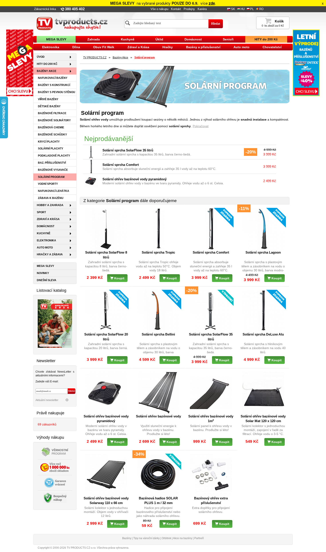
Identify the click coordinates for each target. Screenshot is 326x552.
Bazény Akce (46, 71)
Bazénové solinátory (54, 120)
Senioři (228, 39)
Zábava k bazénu (50, 198)
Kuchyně (127, 39)
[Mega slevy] (19, 62)
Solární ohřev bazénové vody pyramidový (134, 179)
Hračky (167, 47)
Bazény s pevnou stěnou (56, 92)
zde (212, 3)
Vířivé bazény (48, 99)
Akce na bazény (182, 538)
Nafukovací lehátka (53, 191)
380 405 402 (75, 9)
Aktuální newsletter (47, 400)
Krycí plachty (49, 141)
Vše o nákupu (159, 9)
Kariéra (202, 9)
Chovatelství (272, 47)
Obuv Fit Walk (103, 47)
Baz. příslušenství (52, 162)
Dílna (76, 47)
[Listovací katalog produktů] (55, 323)
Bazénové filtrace (52, 113)
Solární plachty (50, 148)
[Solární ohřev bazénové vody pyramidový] (91, 181)
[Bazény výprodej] (306, 62)
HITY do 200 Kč (266, 39)
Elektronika (50, 47)
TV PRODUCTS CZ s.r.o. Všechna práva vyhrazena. (98, 547)
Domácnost (193, 39)
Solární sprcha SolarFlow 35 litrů (127, 150)
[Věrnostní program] (55, 451)
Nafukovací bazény (52, 77)
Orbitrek (166, 538)
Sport (41, 212)
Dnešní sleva (46, 280)
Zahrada (93, 39)
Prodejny (189, 9)
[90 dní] (55, 482)
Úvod (41, 56)
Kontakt (176, 9)
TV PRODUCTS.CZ (94, 57)
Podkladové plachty (54, 155)
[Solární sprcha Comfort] (91, 166)
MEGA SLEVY (56, 39)
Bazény (126, 538)
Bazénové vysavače (53, 169)
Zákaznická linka (45, 9)
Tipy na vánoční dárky (146, 538)
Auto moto (241, 47)
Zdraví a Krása (138, 47)
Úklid (159, 39)
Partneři (199, 538)
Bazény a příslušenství (203, 47)
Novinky (43, 273)
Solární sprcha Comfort (120, 165)
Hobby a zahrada (50, 205)
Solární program (51, 177)
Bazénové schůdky (52, 134)
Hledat (215, 23)
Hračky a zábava (50, 254)
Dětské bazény (49, 106)
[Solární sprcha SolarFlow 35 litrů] (91, 152)
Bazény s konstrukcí (54, 85)
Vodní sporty (48, 183)
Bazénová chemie (51, 127)
